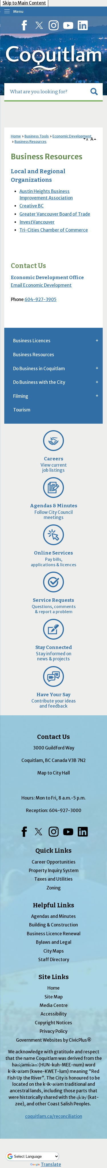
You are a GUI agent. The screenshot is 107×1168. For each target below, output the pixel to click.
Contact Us (28, 266)
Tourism (21, 410)
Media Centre (54, 1005)
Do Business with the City (39, 382)
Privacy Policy (53, 1031)
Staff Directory (53, 959)
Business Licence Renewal (53, 933)
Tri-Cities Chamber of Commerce (53, 230)
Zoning (54, 888)
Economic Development (72, 136)
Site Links (54, 977)
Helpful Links (53, 905)
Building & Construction (53, 925)
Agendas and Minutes (53, 916)
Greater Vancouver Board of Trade (54, 214)
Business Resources (31, 141)
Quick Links (53, 850)
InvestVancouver (36, 222)
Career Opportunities (54, 862)
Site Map (54, 997)
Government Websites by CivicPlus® (53, 1040)
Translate (51, 1164)
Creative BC (31, 206)
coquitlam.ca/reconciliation (53, 1116)
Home (16, 136)
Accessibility (53, 1014)
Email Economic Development (41, 285)
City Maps (53, 951)
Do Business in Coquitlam (39, 368)
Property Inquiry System (53, 870)
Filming (20, 396)
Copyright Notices (53, 1022)
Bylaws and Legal (53, 942)
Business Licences (32, 340)
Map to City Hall (53, 773)
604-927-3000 (65, 810)
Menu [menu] (18, 11)
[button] (94, 91)
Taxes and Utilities (53, 879)
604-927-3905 (40, 299)
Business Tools (37, 136)
